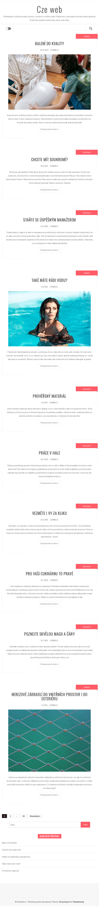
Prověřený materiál (49, 396)
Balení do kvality (49, 43)
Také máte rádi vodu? (49, 280)
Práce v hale (49, 453)
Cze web (49, 9)
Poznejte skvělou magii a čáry (49, 634)
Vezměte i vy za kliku (49, 513)
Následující (35, 816)
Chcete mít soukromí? (49, 159)
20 (23, 816)
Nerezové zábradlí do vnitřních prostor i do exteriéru (50, 696)
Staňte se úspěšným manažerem (49, 220)
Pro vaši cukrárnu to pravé (49, 573)
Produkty (87, 36)
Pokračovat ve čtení (48, 129)
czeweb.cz (54, 50)
